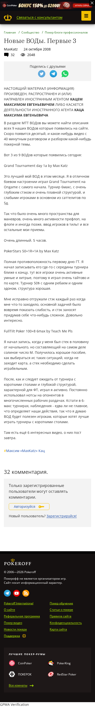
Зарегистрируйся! (62, 516)
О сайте (9, 610)
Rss (25, 593)
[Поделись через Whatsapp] (65, 73)
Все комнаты (18, 685)
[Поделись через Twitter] (41, 73)
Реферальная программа (22, 616)
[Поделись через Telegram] (53, 73)
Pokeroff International (18, 603)
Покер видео (13, 623)
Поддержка (12, 636)
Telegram (7, 593)
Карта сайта (58, 629)
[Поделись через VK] (30, 73)
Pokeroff (8, 17)
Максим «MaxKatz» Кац (24, 450)
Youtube (16, 593)
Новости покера (15, 629)
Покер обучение (61, 603)
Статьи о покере (61, 610)
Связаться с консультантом (39, 17)
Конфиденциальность (66, 623)
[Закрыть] (92, 3)
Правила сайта (60, 616)
